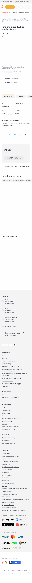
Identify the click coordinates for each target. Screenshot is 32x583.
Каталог (10, 7)
